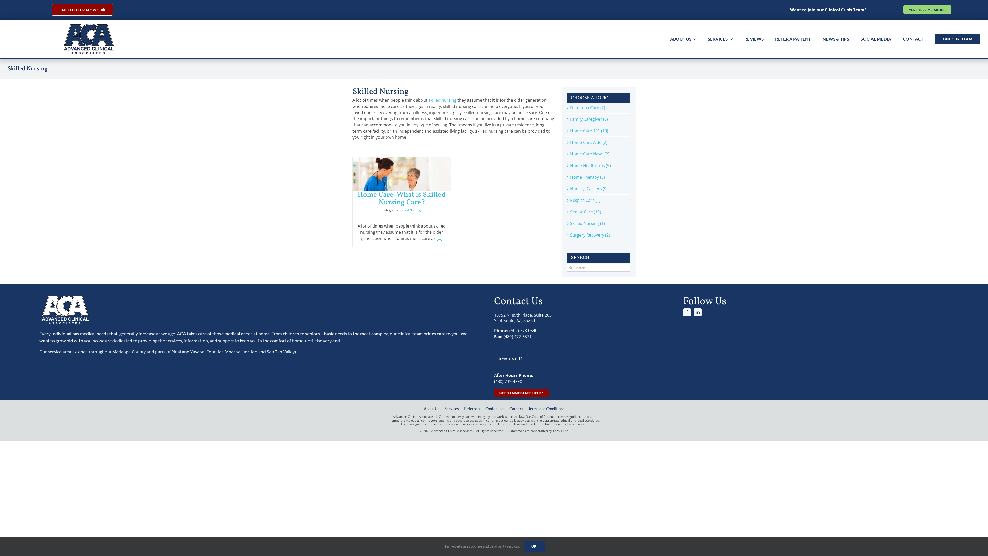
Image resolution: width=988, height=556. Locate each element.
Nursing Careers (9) (589, 189)
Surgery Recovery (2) (590, 235)
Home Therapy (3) (587, 177)
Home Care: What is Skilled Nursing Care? (402, 198)
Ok (534, 546)
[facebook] (687, 312)
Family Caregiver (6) (589, 119)
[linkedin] (698, 312)
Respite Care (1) (585, 200)
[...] (439, 238)
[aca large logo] (89, 25)
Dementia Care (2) (587, 107)
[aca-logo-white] (65, 297)
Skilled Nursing (410, 210)
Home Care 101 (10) (589, 131)
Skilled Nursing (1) (587, 223)
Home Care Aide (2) (588, 142)
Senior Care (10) (585, 212)
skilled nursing (442, 100)
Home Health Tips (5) (590, 165)
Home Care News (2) (590, 154)
